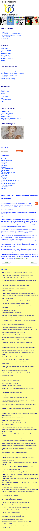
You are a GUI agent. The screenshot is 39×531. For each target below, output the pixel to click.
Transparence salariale (7, 375)
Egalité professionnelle (7, 57)
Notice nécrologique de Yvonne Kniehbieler (12, 504)
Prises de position (6, 50)
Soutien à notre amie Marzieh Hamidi (11, 378)
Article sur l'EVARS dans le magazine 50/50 (12, 519)
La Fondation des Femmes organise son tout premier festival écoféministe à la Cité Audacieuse (20, 475)
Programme (4, 32)
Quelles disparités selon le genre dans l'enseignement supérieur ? (18, 337)
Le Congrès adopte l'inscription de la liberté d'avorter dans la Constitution (20, 295)
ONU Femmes (5, 96)
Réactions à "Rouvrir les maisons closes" (12, 392)
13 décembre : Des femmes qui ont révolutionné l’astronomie (17, 342)
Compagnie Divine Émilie (21, 258)
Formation (4, 76)
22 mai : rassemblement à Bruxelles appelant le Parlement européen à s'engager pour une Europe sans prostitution (19, 515)
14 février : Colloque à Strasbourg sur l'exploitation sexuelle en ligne (18, 293)
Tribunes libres (5, 182)
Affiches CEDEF (5, 37)
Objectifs (4, 162)
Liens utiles (4, 175)
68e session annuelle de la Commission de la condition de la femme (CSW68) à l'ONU (18, 526)
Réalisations (4, 38)
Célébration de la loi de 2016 (9, 310)
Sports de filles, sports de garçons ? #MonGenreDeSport (16, 301)
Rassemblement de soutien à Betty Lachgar (12, 417)
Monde (3, 93)
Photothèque (5, 177)
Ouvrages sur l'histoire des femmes (11, 118)
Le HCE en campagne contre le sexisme (12, 411)
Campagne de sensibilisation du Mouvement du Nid (14, 455)
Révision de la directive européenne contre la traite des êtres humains (19, 443)
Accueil (3, 159)
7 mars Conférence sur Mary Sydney (11, 512)
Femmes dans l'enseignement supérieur (12, 73)
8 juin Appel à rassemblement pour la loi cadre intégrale (15, 285)
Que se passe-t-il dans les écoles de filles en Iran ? (14, 370)
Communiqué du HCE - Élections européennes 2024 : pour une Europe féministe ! (19, 463)
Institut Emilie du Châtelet (8, 78)
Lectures (3, 178)
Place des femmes (6, 116)
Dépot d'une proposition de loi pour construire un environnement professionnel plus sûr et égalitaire (18, 400)
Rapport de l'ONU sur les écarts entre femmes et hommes (16, 359)
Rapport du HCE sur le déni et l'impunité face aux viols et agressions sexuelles (18, 405)
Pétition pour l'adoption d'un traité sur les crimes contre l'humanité (18, 373)
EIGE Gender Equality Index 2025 (10, 383)
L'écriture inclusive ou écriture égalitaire (11, 385)
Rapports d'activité (7, 169)
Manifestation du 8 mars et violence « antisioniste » (14, 288)
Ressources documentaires (10, 180)
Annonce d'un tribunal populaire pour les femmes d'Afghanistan (17, 440)
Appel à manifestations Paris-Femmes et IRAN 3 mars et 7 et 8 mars (18, 350)
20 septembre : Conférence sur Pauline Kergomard (14, 452)
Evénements (4, 48)
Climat (3, 101)
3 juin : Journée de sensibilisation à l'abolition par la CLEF (16, 502)
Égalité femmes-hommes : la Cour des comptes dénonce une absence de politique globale (20, 479)
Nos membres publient (8, 183)
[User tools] (36, 203)
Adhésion (4, 165)
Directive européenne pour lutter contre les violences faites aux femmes (19, 445)
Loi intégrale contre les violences (10, 395)
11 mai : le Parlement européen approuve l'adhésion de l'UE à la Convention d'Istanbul (17, 522)
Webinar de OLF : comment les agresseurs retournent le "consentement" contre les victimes (19, 414)
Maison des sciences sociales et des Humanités (13, 340)
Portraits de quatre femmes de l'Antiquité (12, 317)
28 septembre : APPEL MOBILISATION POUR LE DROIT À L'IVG (17, 467)
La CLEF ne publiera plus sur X (9, 298)
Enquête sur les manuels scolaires (11, 35)
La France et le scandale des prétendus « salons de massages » (18, 457)
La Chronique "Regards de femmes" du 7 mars (13, 334)
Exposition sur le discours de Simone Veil (12, 312)
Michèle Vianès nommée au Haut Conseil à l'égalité (14, 487)
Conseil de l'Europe (5, 91)
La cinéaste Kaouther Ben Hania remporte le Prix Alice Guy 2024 (18, 315)
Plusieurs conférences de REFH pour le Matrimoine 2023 (16, 507)
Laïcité (3, 60)
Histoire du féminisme (7, 113)
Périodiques (5, 170)
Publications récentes (8, 172)
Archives (4, 188)
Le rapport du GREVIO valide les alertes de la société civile (16, 408)
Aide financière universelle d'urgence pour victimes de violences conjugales (17, 389)
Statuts (3, 164)
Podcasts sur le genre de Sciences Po (11, 380)
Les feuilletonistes (6, 119)
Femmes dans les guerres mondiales (11, 33)
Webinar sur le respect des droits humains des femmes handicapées (18, 347)
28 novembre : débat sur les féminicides (11, 420)
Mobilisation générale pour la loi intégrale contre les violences (17, 272)
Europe (3, 90)
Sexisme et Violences (7, 58)
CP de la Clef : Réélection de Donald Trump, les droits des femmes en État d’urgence (19, 321)
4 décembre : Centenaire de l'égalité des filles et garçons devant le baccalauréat (18, 306)
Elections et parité (6, 53)
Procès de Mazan (6, 283)
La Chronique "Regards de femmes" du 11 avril (13, 332)
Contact (3, 167)
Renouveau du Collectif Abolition (10, 495)
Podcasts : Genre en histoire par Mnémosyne (13, 324)
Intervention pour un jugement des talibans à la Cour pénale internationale (16, 362)
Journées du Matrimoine (8, 460)
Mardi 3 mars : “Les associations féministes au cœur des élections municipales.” (18, 367)
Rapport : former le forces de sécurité (11, 469)
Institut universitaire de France (9, 80)
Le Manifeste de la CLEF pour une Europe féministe (14, 472)
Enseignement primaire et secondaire (11, 72)
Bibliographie (5, 173)
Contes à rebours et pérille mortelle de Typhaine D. (14, 438)
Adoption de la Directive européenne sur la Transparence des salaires (19, 280)
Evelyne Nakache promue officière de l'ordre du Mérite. (15, 303)
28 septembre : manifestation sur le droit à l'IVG (13, 345)
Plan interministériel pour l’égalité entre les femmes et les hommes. (18, 278)
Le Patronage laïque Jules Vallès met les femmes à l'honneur (17, 327)
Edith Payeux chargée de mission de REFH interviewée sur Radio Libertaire (18, 353)
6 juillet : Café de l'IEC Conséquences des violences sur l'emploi (17, 275)
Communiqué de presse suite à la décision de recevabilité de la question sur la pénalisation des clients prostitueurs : (20, 498)
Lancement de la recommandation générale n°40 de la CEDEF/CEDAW (19, 329)
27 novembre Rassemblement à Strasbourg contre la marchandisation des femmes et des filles (19, 423)
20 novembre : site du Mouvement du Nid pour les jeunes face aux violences (18, 449)
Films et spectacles (7, 185)
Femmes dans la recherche (9, 75)
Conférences (5, 187)
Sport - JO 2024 (5, 55)
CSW (2, 98)
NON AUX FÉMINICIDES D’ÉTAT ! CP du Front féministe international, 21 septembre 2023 (20, 483)
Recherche (19, 151)
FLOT (2, 70)
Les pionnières (5, 111)
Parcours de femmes (7, 115)
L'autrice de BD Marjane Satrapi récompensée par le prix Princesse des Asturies (19, 434)
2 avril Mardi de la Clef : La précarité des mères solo (14, 510)
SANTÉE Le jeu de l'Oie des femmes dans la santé (14, 397)
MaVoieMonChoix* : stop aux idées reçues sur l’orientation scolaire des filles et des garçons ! (19, 430)
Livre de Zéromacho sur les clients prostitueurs (13, 357)
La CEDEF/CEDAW (6, 100)
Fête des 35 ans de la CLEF (9, 290)
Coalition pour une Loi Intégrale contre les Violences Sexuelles (17, 427)
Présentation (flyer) (7, 160)
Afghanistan (3, 94)
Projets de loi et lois (6, 52)
